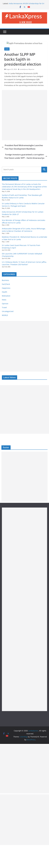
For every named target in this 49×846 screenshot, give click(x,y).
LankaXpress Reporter (27, 69)
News (7, 49)
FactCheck (6, 284)
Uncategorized (7, 311)
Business (5, 280)
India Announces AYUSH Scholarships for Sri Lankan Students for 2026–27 (26, 4)
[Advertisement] (24, 115)
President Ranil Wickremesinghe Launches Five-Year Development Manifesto (24, 147)
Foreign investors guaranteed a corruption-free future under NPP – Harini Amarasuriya (24, 156)
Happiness (6, 288)
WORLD (5, 315)
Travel (4, 307)
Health (4, 292)
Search (44, 169)
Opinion (5, 303)
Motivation (6, 296)
